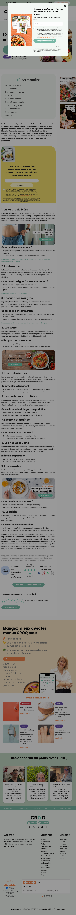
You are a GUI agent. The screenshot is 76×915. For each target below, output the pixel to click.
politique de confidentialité (47, 37)
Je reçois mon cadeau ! (45, 41)
